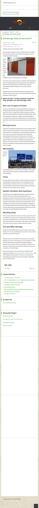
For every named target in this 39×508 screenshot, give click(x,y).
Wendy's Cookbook (7, 316)
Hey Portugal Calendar (8, 322)
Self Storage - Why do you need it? (17, 38)
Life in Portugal (10, 42)
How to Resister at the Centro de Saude (12, 319)
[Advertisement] (16, 365)
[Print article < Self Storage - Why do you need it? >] (32, 42)
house (10, 265)
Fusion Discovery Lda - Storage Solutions (23, 253)
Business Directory (7, 325)
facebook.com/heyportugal (9, 302)
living (6, 265)
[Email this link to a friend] (35, 42)
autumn (15, 194)
